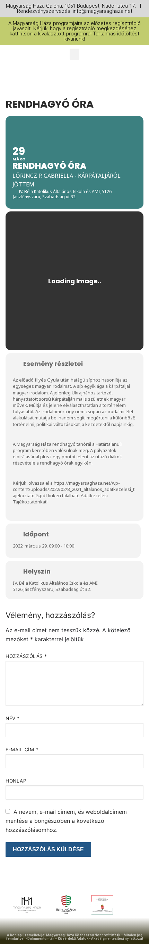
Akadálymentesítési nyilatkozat (117, 939)
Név (13, 718)
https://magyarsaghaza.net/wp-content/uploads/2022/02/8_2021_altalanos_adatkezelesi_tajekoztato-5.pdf (73, 489)
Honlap (16, 781)
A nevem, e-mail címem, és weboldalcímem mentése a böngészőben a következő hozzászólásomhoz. (66, 820)
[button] (74, 54)
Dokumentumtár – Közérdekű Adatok (57, 939)
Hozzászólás (26, 656)
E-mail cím (22, 749)
